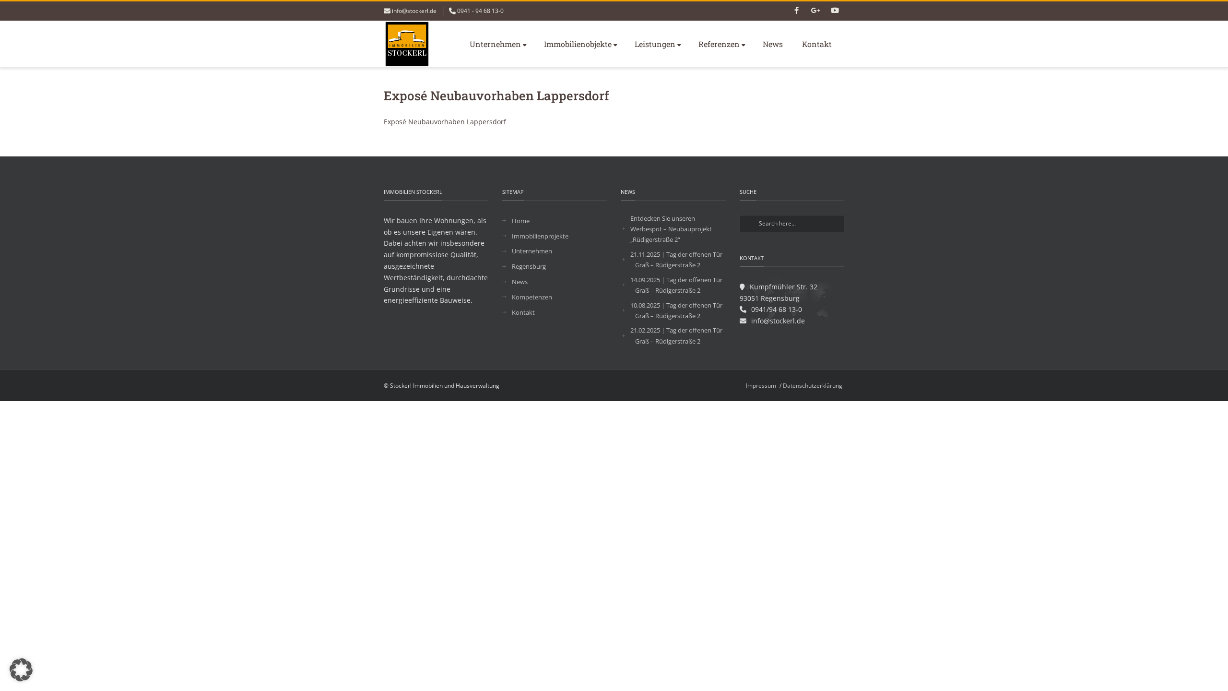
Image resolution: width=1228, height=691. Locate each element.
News (773, 44)
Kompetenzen (532, 297)
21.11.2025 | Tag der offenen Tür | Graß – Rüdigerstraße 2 (676, 259)
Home (521, 220)
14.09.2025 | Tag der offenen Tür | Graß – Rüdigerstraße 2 (676, 285)
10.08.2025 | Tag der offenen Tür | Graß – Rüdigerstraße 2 (676, 310)
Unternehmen (495, 44)
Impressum (761, 385)
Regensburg (529, 266)
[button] (21, 670)
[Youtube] (834, 11)
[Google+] (815, 11)
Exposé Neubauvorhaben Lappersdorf (445, 121)
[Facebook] (796, 11)
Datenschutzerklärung (812, 385)
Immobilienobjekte (578, 44)
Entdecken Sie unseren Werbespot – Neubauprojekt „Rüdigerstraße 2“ (671, 229)
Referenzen (719, 44)
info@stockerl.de (414, 11)
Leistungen (655, 44)
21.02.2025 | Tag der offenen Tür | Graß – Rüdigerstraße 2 (676, 335)
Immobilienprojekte (540, 236)
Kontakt (817, 44)
